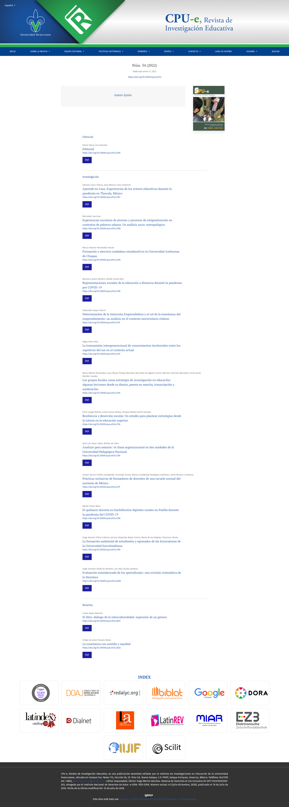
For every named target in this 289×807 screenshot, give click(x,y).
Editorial (88, 149)
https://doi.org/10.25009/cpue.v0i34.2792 (101, 354)
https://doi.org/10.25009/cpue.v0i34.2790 (101, 291)
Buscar (275, 51)
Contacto (193, 51)
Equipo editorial (73, 51)
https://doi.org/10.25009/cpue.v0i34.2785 (101, 153)
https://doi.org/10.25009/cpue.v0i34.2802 (101, 648)
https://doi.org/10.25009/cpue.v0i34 (144, 77)
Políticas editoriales (110, 51)
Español (11, 5)
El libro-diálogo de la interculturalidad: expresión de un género (124, 617)
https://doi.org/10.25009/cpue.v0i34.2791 (101, 322)
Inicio (13, 51)
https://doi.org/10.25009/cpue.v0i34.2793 (101, 393)
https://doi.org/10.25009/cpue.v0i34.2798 (101, 518)
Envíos (168, 51)
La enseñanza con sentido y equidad (106, 644)
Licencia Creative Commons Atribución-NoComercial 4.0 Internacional (157, 799)
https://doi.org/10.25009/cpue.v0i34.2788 (101, 228)
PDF (87, 160)
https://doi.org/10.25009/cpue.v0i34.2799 (101, 549)
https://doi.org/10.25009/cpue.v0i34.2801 (101, 621)
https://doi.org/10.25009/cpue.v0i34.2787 (101, 197)
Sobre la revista (39, 51)
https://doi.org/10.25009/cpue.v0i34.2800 (101, 581)
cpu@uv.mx (98, 781)
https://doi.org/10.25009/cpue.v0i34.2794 (101, 424)
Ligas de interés (223, 51)
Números (143, 51)
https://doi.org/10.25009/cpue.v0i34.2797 (101, 487)
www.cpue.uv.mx (82, 781)
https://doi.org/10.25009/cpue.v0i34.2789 (101, 260)
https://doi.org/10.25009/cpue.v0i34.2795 (101, 455)
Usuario (250, 51)
